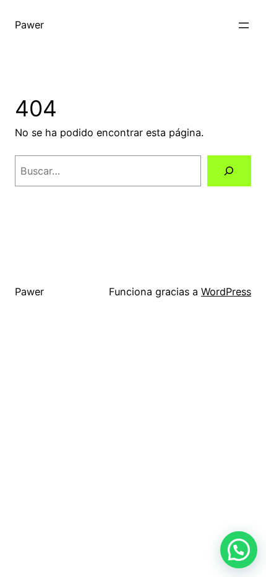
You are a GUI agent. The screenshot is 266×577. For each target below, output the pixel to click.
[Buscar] (229, 170)
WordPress (226, 291)
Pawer (29, 25)
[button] (238, 549)
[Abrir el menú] (243, 25)
